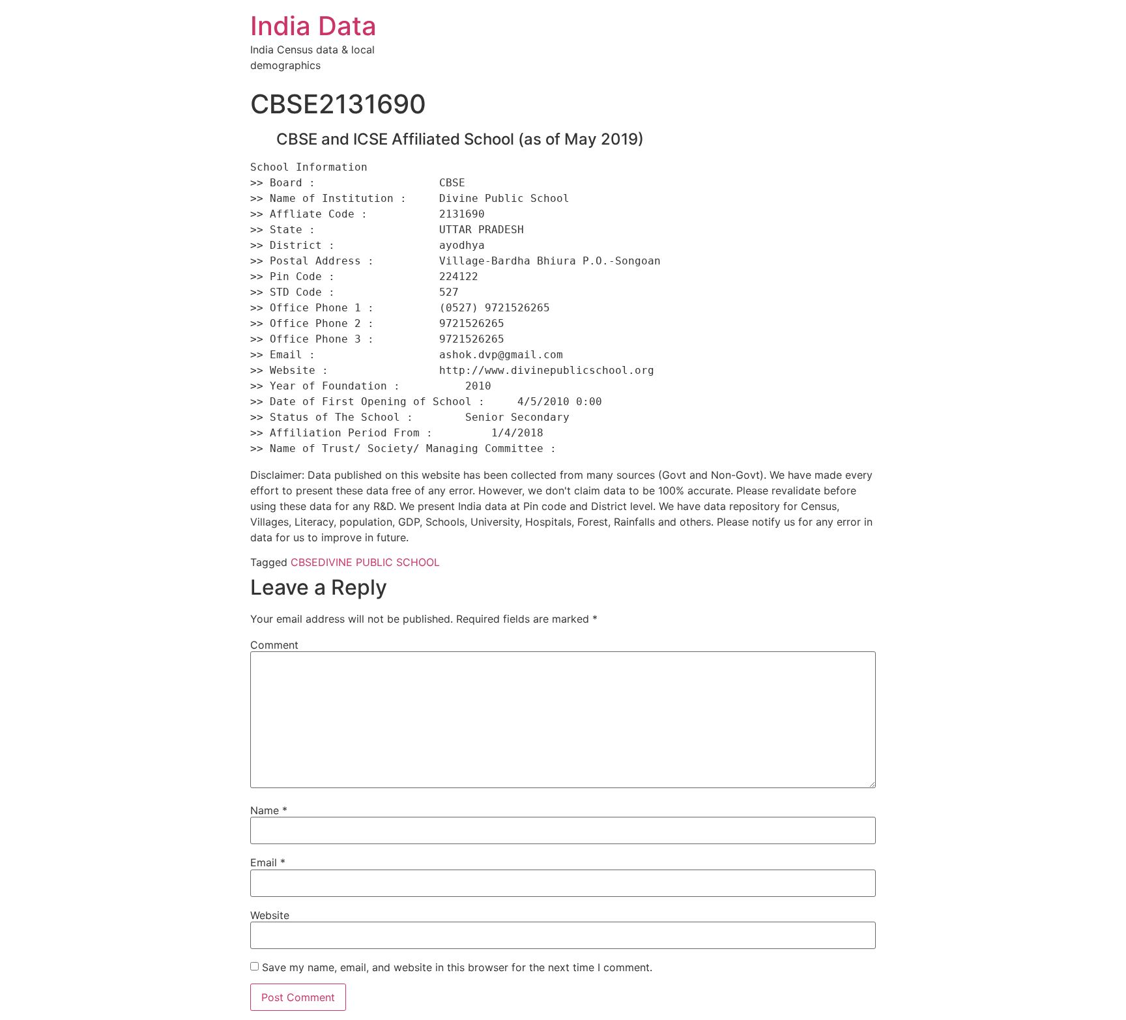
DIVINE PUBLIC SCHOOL (379, 562)
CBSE (304, 562)
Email (267, 862)
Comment (274, 645)
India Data (313, 26)
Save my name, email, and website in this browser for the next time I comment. (457, 967)
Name (268, 810)
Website (269, 915)
